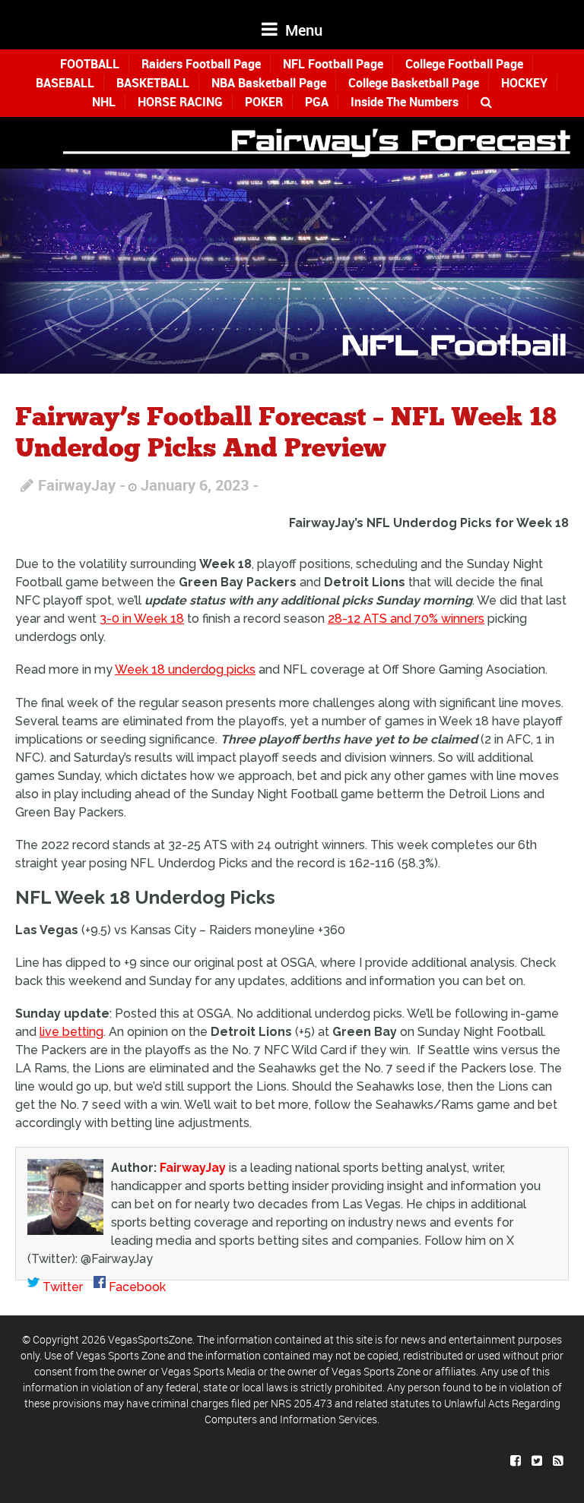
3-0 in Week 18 (142, 618)
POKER (264, 101)
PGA (316, 101)
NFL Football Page (333, 63)
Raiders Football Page (201, 63)
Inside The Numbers (405, 101)
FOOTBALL (89, 63)
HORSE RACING (180, 101)
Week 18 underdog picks (185, 669)
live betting (71, 1032)
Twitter (61, 1287)
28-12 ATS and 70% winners (406, 618)
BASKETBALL (152, 82)
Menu (301, 30)
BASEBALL (65, 82)
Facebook (136, 1287)
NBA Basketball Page (268, 82)
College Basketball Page (413, 82)
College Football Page (464, 63)
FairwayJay (77, 485)
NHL (104, 101)
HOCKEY (524, 82)
